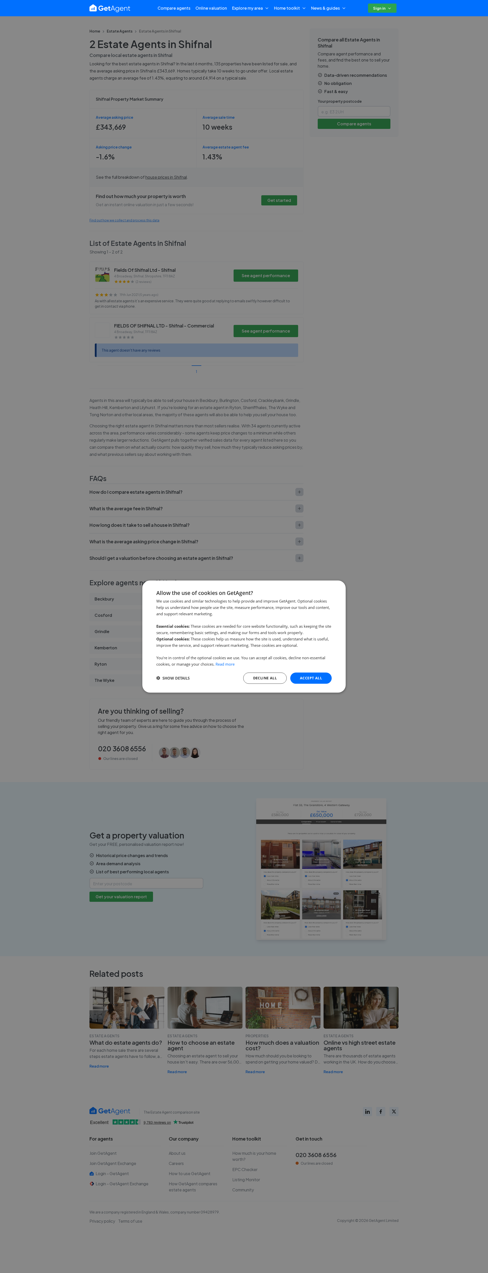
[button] (173, 678)
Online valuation (211, 8)
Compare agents (174, 8)
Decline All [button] (265, 677)
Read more (225, 664)
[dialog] (244, 636)
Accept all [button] (311, 677)
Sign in (379, 8)
